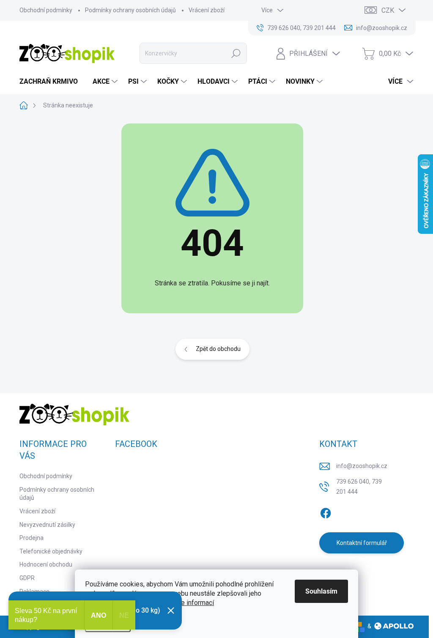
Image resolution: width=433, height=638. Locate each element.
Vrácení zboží (207, 10)
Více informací (193, 603)
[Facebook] (325, 511)
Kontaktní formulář (362, 542)
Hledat (235, 53)
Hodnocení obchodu (45, 564)
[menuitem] (51, 81)
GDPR (27, 578)
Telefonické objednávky (50, 551)
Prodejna (31, 537)
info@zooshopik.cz (361, 466)
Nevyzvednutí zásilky (47, 524)
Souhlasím (321, 591)
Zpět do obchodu (218, 348)
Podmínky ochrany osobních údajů (130, 10)
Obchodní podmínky (45, 10)
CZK (387, 10)
